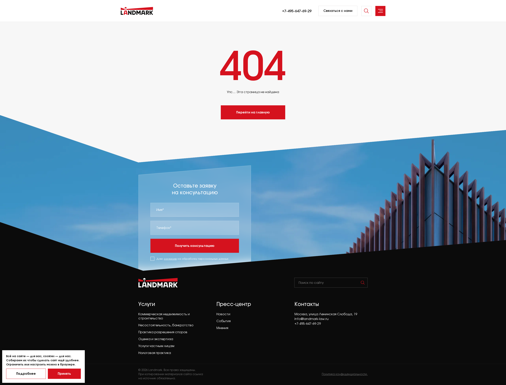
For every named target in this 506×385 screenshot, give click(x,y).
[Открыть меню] (380, 11)
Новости (223, 314)
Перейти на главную (253, 112)
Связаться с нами (337, 11)
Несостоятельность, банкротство (166, 325)
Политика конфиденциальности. (345, 374)
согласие (170, 258)
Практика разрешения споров (162, 332)
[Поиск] (363, 283)
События (223, 321)
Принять (64, 373)
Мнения (222, 328)
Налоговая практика (154, 353)
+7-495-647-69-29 (297, 11)
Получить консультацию (194, 245)
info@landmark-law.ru (312, 319)
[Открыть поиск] (366, 11)
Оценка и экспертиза (155, 339)
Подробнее (26, 373)
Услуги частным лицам (156, 346)
